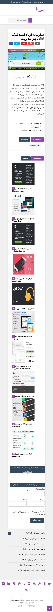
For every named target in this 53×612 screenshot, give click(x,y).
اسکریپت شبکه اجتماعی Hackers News (21, 190)
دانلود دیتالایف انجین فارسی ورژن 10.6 (31, 570)
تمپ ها (15, 600)
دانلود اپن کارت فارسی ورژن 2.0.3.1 (32, 565)
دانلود (37, 123)
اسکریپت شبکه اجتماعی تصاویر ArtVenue (21, 250)
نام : (25, 499)
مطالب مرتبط (37, 158)
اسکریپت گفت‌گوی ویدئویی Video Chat (23, 220)
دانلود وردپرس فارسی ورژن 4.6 (34, 538)
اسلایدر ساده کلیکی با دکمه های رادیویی (22, 280)
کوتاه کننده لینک (35, 145)
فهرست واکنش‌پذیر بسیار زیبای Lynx (22, 425)
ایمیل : (42, 499)
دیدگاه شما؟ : (40, 489)
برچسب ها (24, 139)
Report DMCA (26, 2)
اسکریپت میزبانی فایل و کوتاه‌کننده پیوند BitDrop (21, 367)
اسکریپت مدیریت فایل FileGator (22, 455)
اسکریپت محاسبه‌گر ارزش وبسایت (22, 337)
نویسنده (25, 158)
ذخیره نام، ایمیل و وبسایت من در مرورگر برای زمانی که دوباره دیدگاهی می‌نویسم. (29, 513)
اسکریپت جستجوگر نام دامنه (24, 396)
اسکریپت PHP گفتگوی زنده (24, 308)
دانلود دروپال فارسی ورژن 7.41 (34, 549)
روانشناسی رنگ (15, 2)
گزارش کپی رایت (38, 2)
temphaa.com (25, 130)
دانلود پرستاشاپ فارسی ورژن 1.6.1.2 (32, 554)
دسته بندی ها (37, 139)
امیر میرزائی (31, 75)
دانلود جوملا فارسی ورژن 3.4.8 (34, 544)
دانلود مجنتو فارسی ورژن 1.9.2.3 (33, 559)
